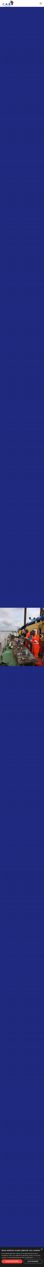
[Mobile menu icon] (40, 3)
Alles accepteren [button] (12, 1261)
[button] (3, 637)
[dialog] (22, 1257)
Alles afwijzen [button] (33, 1261)
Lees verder (37, 1257)
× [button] (41, 1249)
